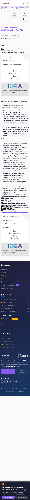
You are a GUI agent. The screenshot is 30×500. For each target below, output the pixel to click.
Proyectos (6, 276)
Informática (24, 7)
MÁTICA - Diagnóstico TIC (10, 311)
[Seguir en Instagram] (5, 381)
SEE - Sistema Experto (10, 285)
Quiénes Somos (7, 338)
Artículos (5, 269)
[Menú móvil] (27, 3)
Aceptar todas (8, 497)
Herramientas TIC (8, 279)
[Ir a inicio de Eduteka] (5, 3)
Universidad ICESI (8, 347)
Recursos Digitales (8, 288)
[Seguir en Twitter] (14, 381)
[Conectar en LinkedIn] (11, 381)
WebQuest (3, 7)
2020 (4, 327)
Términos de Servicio (11, 391)
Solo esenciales (22, 497)
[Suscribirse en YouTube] (8, 381)
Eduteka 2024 (10, 319)
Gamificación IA (7, 308)
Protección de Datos (9, 344)
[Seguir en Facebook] (2, 381)
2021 (4, 324)
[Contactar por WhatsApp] (16, 381)
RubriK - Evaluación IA (8, 302)
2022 (4, 322)
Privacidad (21, 391)
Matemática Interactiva (9, 282)
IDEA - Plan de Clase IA (9, 299)
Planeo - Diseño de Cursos (10, 305)
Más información (20, 494)
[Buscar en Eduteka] (23, 3)
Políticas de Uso (7, 341)
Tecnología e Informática (14, 7)
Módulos (5, 273)
